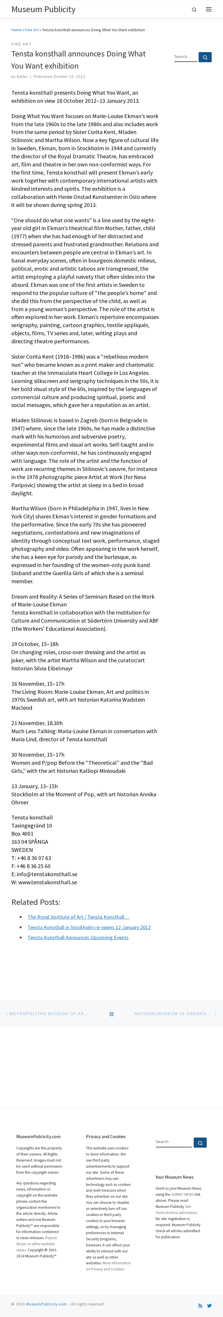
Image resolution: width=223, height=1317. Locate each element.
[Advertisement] (193, 160)
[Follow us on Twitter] (209, 1305)
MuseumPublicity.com (46, 1304)
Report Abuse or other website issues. (36, 1243)
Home (16, 29)
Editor (22, 77)
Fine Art (32, 29)
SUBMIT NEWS (182, 1194)
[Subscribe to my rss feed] (200, 1305)
